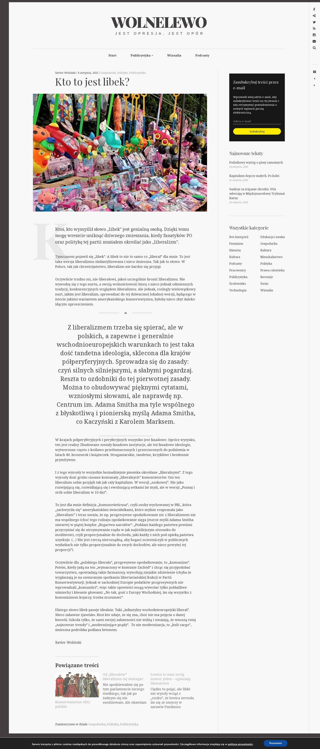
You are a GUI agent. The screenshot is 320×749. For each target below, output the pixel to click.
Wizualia (174, 55)
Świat (264, 284)
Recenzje (266, 277)
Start (112, 55)
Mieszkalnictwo (271, 257)
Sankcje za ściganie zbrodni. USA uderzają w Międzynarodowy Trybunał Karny (257, 193)
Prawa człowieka (272, 270)
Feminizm (236, 244)
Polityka (122, 72)
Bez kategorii (238, 237)
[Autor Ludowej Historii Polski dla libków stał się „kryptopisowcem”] (314, 78)
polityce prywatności (240, 744)
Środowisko (237, 284)
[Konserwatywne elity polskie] (77, 684)
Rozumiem (275, 743)
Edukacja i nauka (272, 237)
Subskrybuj (257, 131)
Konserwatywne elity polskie (72, 704)
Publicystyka (142, 55)
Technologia (237, 290)
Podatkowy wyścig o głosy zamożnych (256, 162)
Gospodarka (108, 72)
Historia (235, 250)
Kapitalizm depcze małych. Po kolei (254, 176)
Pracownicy (237, 270)
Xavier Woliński (65, 72)
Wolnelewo (158, 21)
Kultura (265, 250)
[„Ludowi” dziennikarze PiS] (314, 85)
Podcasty (202, 55)
